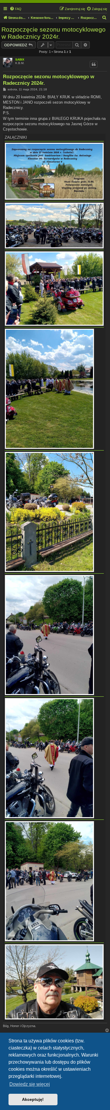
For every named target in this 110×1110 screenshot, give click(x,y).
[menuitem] (15, 8)
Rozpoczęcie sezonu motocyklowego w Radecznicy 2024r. (53, 33)
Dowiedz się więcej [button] (29, 1084)
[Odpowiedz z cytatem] (93, 64)
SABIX (19, 59)
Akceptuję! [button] (33, 1099)
